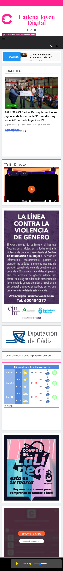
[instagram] (31, 30)
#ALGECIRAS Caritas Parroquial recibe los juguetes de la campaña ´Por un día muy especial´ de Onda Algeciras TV (31, 116)
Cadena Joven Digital (36, 19)
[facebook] (27, 30)
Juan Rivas (11, 124)
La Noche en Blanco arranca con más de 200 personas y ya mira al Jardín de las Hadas (42, 56)
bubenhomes (11, 129)
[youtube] (35, 30)
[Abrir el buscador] (51, 46)
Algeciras (11, 105)
